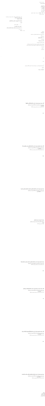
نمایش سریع (43, 112)
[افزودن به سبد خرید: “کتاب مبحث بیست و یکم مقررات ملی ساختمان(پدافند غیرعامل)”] (43, 295)
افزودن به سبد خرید (16, 24)
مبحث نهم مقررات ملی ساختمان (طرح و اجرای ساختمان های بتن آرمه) (32, 188)
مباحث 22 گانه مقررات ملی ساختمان (32, 147)
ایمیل (43, 61)
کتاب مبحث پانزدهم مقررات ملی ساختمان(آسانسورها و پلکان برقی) (33, 331)
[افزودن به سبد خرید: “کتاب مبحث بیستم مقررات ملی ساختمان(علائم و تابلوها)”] (43, 110)
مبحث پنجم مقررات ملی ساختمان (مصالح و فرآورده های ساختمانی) (33, 374)
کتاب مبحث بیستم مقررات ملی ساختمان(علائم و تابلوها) (35, 103)
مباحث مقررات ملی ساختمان (40, 147)
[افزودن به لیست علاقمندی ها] (43, 108)
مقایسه (21, 389)
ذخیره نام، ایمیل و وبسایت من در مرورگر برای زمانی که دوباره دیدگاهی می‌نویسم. (34, 65)
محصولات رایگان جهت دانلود (40, 221)
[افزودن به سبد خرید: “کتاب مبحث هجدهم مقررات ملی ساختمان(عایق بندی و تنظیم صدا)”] (43, 153)
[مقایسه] (43, 102)
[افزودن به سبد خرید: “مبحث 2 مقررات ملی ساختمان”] (43, 227)
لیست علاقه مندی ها (19, 388)
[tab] (24, 30)
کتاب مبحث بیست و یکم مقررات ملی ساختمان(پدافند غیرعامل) (33, 288)
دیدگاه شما (42, 49)
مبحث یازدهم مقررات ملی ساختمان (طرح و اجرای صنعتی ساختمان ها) (32, 261)
